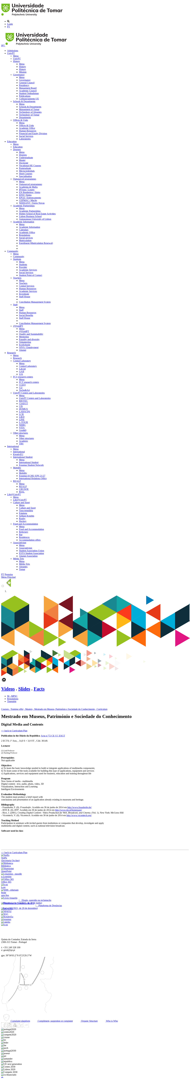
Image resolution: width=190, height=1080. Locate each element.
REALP (17, 481)
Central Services (26, 286)
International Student (23, 457)
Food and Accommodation (25, 524)
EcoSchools (24, 344)
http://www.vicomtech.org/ (79, 815)
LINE (21, 419)
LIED (21, 417)
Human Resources (27, 131)
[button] (2, 1077)
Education (12, 141)
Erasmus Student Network (31, 465)
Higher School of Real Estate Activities (37, 213)
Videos (8, 688)
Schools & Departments (24, 101)
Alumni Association (28, 556)
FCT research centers (23, 377)
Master (22, 160)
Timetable (11, 701)
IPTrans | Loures (26, 189)
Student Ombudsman (29, 93)
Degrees (17, 149)
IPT (3, 45)
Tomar (22, 569)
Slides (24, 688)
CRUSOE (24, 489)
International (13, 446)
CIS (21, 406)
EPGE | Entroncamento (30, 197)
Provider (23, 267)
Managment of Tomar (29, 109)
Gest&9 (22, 430)
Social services (26, 238)
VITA (22, 427)
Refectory (23, 532)
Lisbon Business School (30, 216)
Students (17, 259)
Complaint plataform (20, 1021)
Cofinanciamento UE (29, 98)
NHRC (22, 425)
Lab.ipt (22, 369)
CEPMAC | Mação (28, 200)
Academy (23, 441)
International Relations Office (33, 478)
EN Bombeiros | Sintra (29, 192)
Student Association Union (31, 550)
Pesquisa (9, 574)
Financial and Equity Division (33, 133)
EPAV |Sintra (25, 195)
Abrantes (23, 566)
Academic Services (28, 270)
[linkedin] (20, 1026)
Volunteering (25, 342)
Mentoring (24, 336)
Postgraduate (25, 168)
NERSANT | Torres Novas (32, 203)
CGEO (22, 385)
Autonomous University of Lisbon (35, 219)
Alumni (22, 350)
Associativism (19, 542)
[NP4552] (6, 911)
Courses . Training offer (12, 709)
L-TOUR (23, 422)
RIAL (22, 492)
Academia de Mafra (28, 187)
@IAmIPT (18, 326)
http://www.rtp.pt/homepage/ (68, 810)
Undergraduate (26, 157)
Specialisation (25, 176)
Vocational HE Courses (30, 165)
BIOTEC (23, 401)
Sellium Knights (26, 516)
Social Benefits (26, 315)
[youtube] (15, 1026)
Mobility (17, 467)
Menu (16, 56)
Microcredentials (27, 171)
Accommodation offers (30, 540)
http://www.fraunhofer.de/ (79, 807)
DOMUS (23, 409)
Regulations (24, 235)
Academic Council (28, 90)
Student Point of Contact (30, 275)
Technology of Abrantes (30, 112)
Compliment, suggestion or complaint (55, 1021)
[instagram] (9, 1026)
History (16, 61)
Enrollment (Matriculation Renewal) (36, 243)
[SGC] (4, 914)
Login (10, 24)
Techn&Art (24, 390)
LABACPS (24, 411)
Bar (20, 534)
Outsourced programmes (24, 179)
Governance (18, 74)
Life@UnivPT (14, 494)
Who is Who (111, 1021)
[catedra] (5, 922)
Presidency (24, 85)
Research (11, 352)
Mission (22, 72)
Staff (15, 304)
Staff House (24, 296)
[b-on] (4, 924)
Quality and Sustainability (31, 334)
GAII (21, 371)
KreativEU (18, 454)
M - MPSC (12, 696)
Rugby (22, 518)
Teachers (17, 278)
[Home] (32, 16)
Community (12, 251)
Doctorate (23, 163)
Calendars (23, 229)
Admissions (12, 50)
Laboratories (25, 139)
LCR (21, 414)
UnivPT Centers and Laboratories (29, 393)
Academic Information (23, 221)
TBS (21, 443)
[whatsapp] (31, 1026)
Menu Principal (8, 577)
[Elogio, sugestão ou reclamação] (9, 898)
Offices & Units (20, 120)
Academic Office (27, 128)
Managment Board (28, 88)
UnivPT (11, 53)
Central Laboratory (22, 361)
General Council (26, 82)
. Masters (28, 709)
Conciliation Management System (35, 302)
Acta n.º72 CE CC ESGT (53, 735)
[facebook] (3, 1026)
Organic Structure (89, 1021)
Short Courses (25, 173)
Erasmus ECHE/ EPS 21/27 (32, 475)
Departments (25, 117)
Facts (39, 688)
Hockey (22, 521)
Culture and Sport (21, 502)
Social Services (26, 136)
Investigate (24, 294)
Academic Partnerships (24, 205)
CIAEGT (23, 403)
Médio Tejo (18, 558)
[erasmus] (6, 919)
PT (8, 26)
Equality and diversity (29, 339)
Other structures (20, 433)
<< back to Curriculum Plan (14, 730)
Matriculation (25, 240)
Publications (24, 96)
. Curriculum (101, 709)
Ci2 (20, 387)
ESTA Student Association (31, 553)
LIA (21, 374)
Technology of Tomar (29, 114)
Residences (24, 537)
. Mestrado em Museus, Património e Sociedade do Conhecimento (64, 709)
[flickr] (26, 1026)
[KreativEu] (7, 916)
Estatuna (23, 513)
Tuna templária (26, 510)
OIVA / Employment (28, 347)
